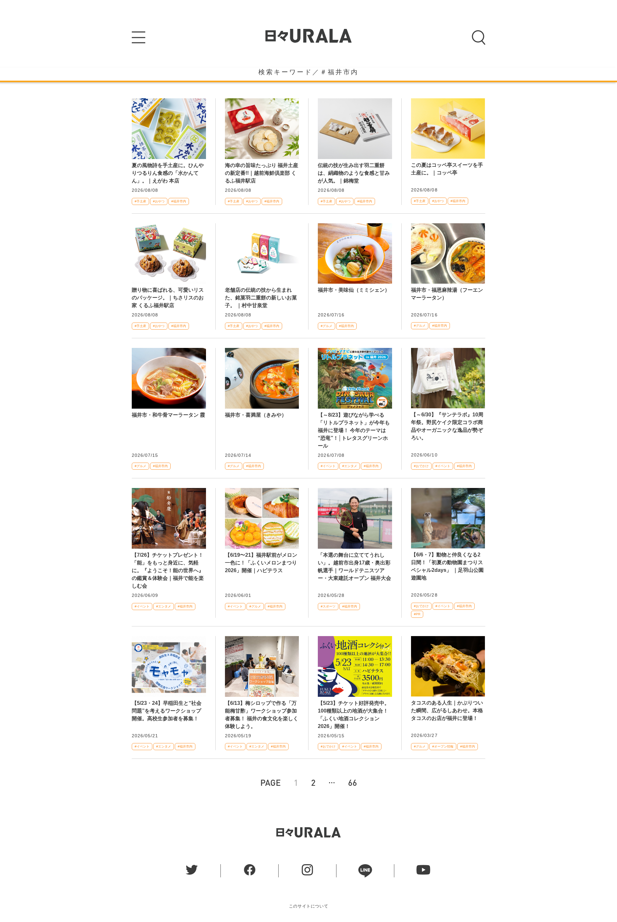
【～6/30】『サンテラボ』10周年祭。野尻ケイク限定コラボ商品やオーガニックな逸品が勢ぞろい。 (447, 426)
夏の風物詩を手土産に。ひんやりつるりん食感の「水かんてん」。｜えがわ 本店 (168, 173)
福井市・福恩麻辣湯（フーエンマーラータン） (447, 293)
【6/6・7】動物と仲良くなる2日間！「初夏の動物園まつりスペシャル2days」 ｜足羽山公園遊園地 (447, 566)
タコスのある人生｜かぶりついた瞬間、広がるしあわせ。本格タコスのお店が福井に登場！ (447, 710)
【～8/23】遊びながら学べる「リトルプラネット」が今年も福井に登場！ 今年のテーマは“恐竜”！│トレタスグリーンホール (354, 430)
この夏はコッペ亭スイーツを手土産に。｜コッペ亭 (447, 168)
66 (352, 782)
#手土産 (140, 201)
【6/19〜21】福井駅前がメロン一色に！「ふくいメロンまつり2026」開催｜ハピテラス (261, 562)
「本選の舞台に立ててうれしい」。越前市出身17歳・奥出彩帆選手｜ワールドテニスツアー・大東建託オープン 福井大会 (354, 566)
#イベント (328, 466)
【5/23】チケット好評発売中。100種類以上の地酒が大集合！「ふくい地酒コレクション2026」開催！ (353, 714)
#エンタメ (349, 466)
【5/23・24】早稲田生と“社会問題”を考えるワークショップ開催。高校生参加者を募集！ (166, 710)
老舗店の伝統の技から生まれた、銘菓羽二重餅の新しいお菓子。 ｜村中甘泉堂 (261, 297)
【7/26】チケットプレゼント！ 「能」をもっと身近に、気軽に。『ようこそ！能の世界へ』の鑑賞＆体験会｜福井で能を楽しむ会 (168, 570)
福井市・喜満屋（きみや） (256, 415)
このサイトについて (308, 906)
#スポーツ (328, 606)
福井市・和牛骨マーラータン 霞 (168, 415)
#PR (417, 614)
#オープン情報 (442, 746)
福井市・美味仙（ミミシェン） (354, 290)
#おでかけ (421, 466)
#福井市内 (178, 201)
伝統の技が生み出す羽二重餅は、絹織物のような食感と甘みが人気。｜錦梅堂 (354, 173)
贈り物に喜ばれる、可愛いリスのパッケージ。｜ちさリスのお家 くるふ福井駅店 (168, 297)
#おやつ (159, 201)
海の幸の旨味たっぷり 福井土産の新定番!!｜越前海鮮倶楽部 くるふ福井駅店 (261, 173)
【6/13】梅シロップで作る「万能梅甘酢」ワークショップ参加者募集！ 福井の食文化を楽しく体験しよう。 (261, 714)
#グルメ (326, 326)
